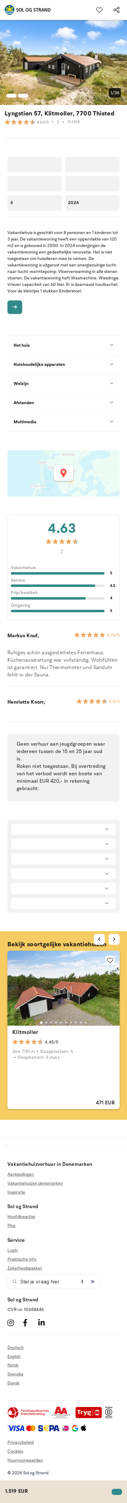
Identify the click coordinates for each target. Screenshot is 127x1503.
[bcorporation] (110, 1417)
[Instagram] (14, 1323)
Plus (11, 1226)
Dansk (13, 1383)
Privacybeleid (20, 1442)
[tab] (41, 1022)
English (14, 1356)
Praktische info (21, 1259)
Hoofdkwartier (21, 1217)
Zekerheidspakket (24, 1268)
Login (12, 1250)
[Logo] (25, 10)
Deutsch (15, 1347)
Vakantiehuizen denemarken (35, 1183)
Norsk (12, 1365)
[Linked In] (45, 1323)
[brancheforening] (28, 1417)
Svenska (15, 1374)
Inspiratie (16, 1192)
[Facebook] (30, 1323)
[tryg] (90, 1417)
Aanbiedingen (20, 1174)
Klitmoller (25, 1032)
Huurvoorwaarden (25, 1460)
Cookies (15, 1451)
